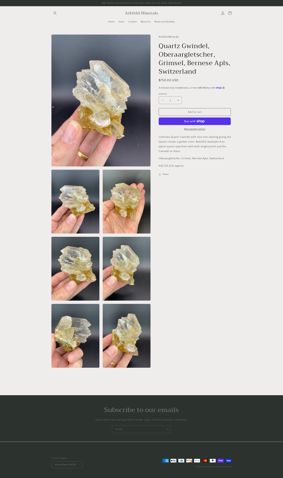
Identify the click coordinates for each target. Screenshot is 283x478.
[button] (55, 13)
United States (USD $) (65, 464)
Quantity (163, 94)
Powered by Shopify (223, 467)
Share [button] (165, 174)
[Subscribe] (167, 429)
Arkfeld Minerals (208, 467)
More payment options (194, 129)
